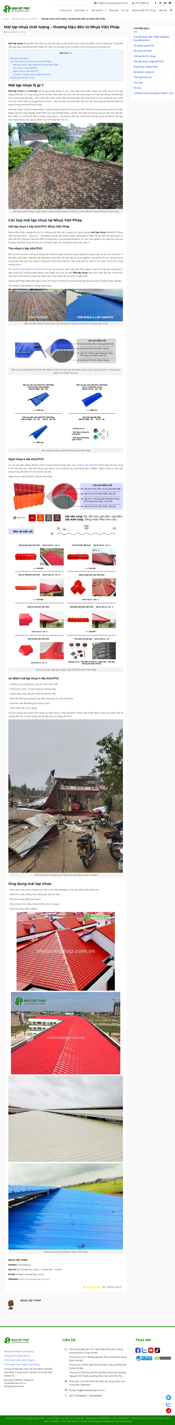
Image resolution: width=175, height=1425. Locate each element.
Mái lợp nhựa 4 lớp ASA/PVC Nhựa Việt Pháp (35, 65)
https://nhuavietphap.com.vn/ (34, 1279)
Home (6, 19)
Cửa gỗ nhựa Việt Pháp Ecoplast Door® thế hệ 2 (151, 39)
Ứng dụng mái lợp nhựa (22, 77)
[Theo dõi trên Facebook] (155, 3)
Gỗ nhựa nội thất (142, 51)
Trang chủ (65, 10)
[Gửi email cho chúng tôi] (165, 3)
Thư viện (138, 82)
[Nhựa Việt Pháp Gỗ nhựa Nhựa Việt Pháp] (16, 10)
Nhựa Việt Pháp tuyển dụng (18, 1351)
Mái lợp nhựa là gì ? (19, 58)
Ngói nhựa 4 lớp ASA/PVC (26, 71)
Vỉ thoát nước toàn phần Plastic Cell (153, 93)
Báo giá (113, 10)
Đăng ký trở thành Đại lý (17, 1355)
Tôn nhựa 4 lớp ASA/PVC (25, 68)
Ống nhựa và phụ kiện (145, 66)
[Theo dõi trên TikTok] (160, 3)
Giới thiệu (79, 10)
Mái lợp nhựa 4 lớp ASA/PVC (25, 19)
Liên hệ (162, 10)
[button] (171, 10)
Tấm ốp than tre (142, 77)
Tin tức (125, 10)
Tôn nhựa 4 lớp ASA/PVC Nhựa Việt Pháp (30, 269)
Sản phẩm (97, 10)
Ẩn (70, 53)
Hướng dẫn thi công (144, 10)
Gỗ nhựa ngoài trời (143, 45)
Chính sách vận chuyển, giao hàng (21, 1364)
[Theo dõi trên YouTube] (170, 3)
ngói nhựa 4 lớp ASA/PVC (85, 465)
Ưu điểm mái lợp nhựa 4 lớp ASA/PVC (32, 74)
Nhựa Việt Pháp (19, 32)
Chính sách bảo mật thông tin (19, 1360)
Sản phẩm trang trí (143, 72)
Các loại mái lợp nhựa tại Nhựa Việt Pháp (30, 61)
